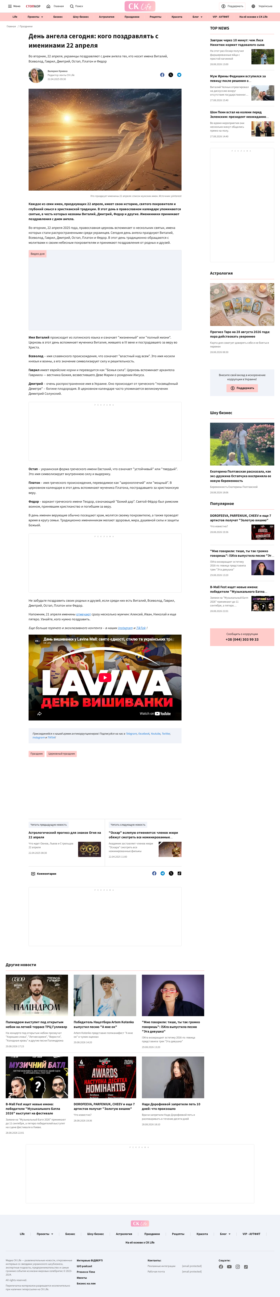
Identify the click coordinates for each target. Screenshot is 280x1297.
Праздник (36, 754)
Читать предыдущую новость (48, 825)
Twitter (166, 734)
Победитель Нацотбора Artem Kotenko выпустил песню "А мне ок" (104, 1024)
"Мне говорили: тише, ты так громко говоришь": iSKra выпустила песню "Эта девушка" (171, 1027)
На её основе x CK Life (253, 17)
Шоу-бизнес (81, 17)
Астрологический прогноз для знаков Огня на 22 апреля (65, 835)
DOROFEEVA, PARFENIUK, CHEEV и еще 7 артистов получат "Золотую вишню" (104, 1106)
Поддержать (235, 6)
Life (15, 17)
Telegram (131, 734)
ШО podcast (84, 1266)
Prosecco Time (86, 1272)
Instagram (38, 738)
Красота (177, 17)
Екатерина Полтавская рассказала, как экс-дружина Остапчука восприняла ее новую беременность (240, 476)
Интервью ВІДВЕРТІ (90, 1261)
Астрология (106, 17)
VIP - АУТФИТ (221, 17)
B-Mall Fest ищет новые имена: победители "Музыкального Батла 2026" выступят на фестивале (33, 1109)
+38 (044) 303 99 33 (242, 639)
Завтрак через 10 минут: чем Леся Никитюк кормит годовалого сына (237, 42)
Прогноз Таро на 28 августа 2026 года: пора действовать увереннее (240, 334)
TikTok (51, 738)
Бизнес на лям (86, 1284)
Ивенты (82, 1278)
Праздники (132, 17)
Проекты (33, 17)
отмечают (83, 614)
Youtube (155, 734)
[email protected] (192, 1266)
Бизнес (58, 17)
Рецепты (155, 17)
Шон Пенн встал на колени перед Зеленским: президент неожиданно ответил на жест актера (238, 117)
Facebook (143, 734)
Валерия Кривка (57, 71)
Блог (196, 17)
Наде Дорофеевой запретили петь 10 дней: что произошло (171, 1106)
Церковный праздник (61, 754)
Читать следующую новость (128, 825)
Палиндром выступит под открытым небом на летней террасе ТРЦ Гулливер (36, 1024)
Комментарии (46, 874)
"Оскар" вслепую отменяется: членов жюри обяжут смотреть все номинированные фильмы (143, 837)
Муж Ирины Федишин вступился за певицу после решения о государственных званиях (238, 81)
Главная (11, 26)
